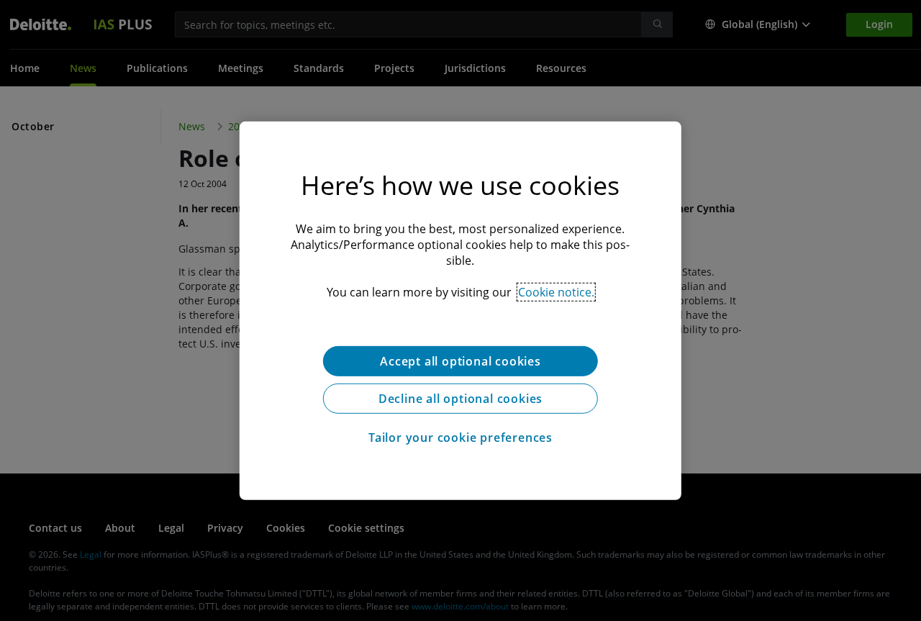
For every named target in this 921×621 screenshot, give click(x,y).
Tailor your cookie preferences (460, 437)
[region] (460, 310)
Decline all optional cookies (460, 398)
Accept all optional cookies (460, 360)
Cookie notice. (556, 291)
